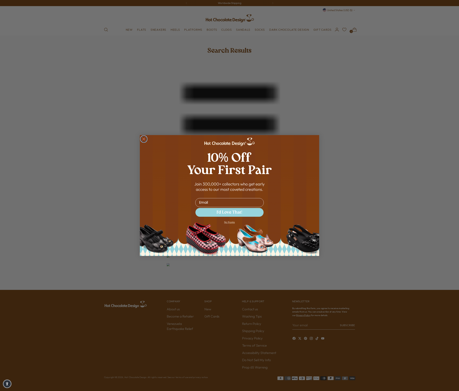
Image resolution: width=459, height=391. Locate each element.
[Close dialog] (144, 139)
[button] (229, 212)
